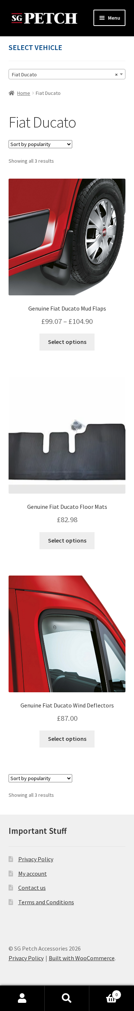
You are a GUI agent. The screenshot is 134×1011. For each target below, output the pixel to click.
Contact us (32, 887)
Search (67, 998)
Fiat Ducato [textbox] (65, 74)
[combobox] (67, 74)
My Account (22, 998)
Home (23, 93)
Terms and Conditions (46, 902)
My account (32, 873)
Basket (103, 992)
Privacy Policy (35, 859)
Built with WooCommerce (82, 958)
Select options (67, 341)
